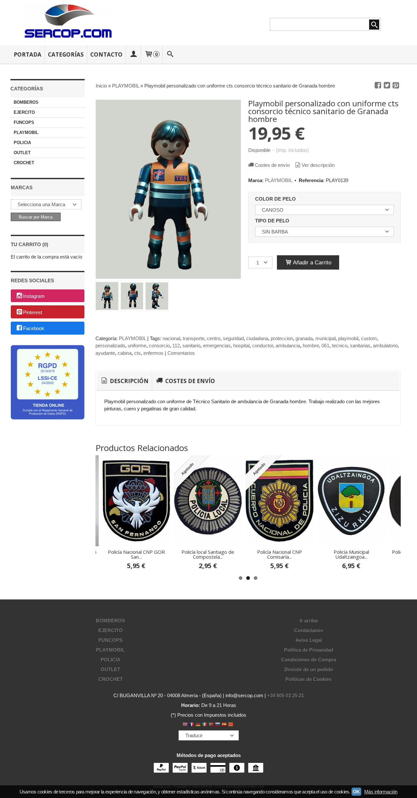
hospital (241, 345)
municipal (325, 338)
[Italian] (204, 725)
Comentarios (181, 353)
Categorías (66, 54)
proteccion (282, 338)
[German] (198, 725)
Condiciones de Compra (308, 659)
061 (325, 345)
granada (304, 338)
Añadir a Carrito (311, 262)
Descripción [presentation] (128, 381)
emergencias (217, 345)
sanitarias (360, 345)
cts (137, 353)
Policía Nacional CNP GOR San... (136, 554)
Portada (27, 54)
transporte (193, 338)
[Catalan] (231, 725)
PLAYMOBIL (26, 132)
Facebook (33, 328)
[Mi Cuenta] (133, 54)
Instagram (34, 296)
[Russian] (217, 725)
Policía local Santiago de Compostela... (207, 554)
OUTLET (22, 152)
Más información (380, 791)
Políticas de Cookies (308, 679)
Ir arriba (309, 620)
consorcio (159, 345)
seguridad (233, 338)
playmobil (348, 338)
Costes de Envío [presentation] (189, 381)
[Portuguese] (211, 725)
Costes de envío (272, 165)
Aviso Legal (308, 640)
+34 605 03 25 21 (285, 695)
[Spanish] (224, 725)
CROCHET (24, 162)
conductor (262, 345)
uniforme (137, 345)
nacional (171, 338)
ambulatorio (385, 345)
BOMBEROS (26, 102)
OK (356, 791)
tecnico (339, 345)
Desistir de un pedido (308, 669)
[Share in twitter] (387, 85)
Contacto (106, 54)
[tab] (124, 381)
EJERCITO (24, 112)
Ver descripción (318, 165)
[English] (185, 725)
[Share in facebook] (377, 85)
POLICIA (22, 142)
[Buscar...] (170, 54)
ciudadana (257, 338)
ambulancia (288, 345)
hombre (311, 345)
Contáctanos (308, 630)
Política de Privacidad (308, 650)
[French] (191, 725)
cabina (125, 353)
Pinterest (32, 312)
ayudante (105, 353)
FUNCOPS (24, 122)
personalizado (110, 345)
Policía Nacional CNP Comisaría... (279, 554)
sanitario (191, 345)
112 (176, 345)
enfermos (153, 353)
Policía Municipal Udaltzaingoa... (351, 554)
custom (369, 338)
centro (213, 338)
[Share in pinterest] (395, 85)
